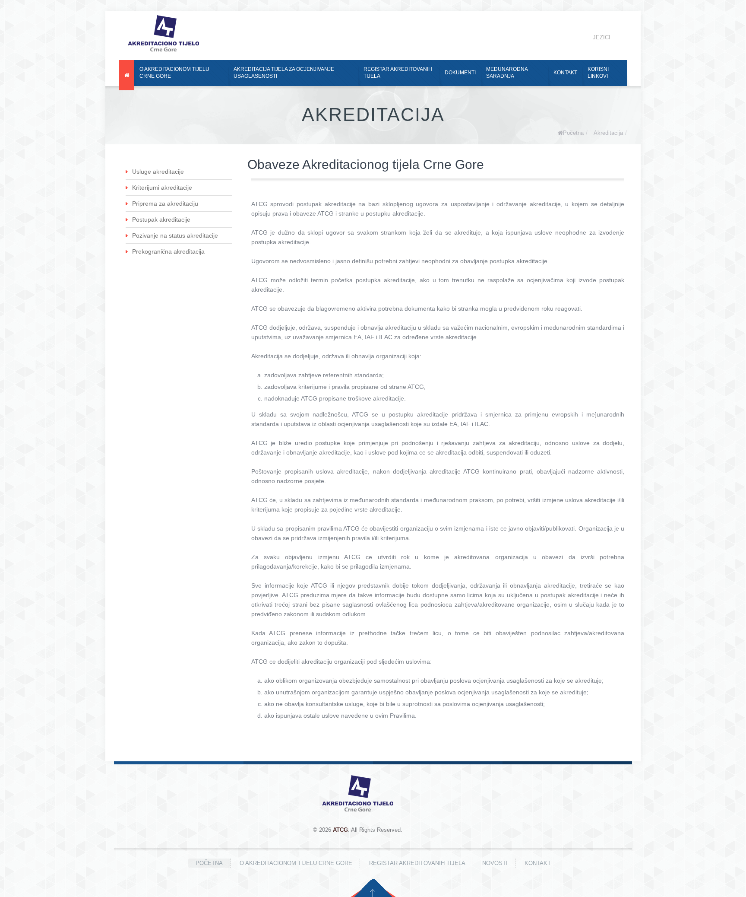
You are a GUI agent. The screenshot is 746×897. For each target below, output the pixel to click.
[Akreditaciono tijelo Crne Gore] (163, 33)
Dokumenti (460, 73)
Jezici (601, 37)
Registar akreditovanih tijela (398, 72)
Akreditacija (608, 133)
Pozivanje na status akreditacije (175, 235)
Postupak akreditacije (161, 219)
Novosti (495, 863)
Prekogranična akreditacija (168, 251)
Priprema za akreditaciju (165, 203)
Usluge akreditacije (158, 171)
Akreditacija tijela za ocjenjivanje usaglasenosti (284, 72)
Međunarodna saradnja (507, 72)
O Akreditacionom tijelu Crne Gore (174, 72)
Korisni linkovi (598, 72)
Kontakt (565, 73)
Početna (573, 133)
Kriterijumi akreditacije (162, 187)
